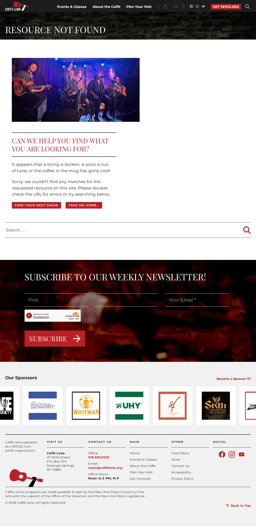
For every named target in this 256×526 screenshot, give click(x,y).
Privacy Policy (182, 478)
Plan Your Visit (141, 472)
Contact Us (180, 466)
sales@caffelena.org (105, 468)
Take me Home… (84, 205)
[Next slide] (251, 405)
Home (135, 453)
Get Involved (140, 478)
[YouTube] (203, 7)
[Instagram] (197, 7)
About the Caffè (143, 466)
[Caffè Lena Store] (165, 7)
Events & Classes (143, 459)
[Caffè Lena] (17, 9)
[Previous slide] (4, 405)
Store (175, 459)
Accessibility (181, 472)
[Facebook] (191, 7)
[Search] (247, 230)
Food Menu (180, 453)
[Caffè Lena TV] (175, 6)
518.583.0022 (98, 457)
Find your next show (36, 205)
